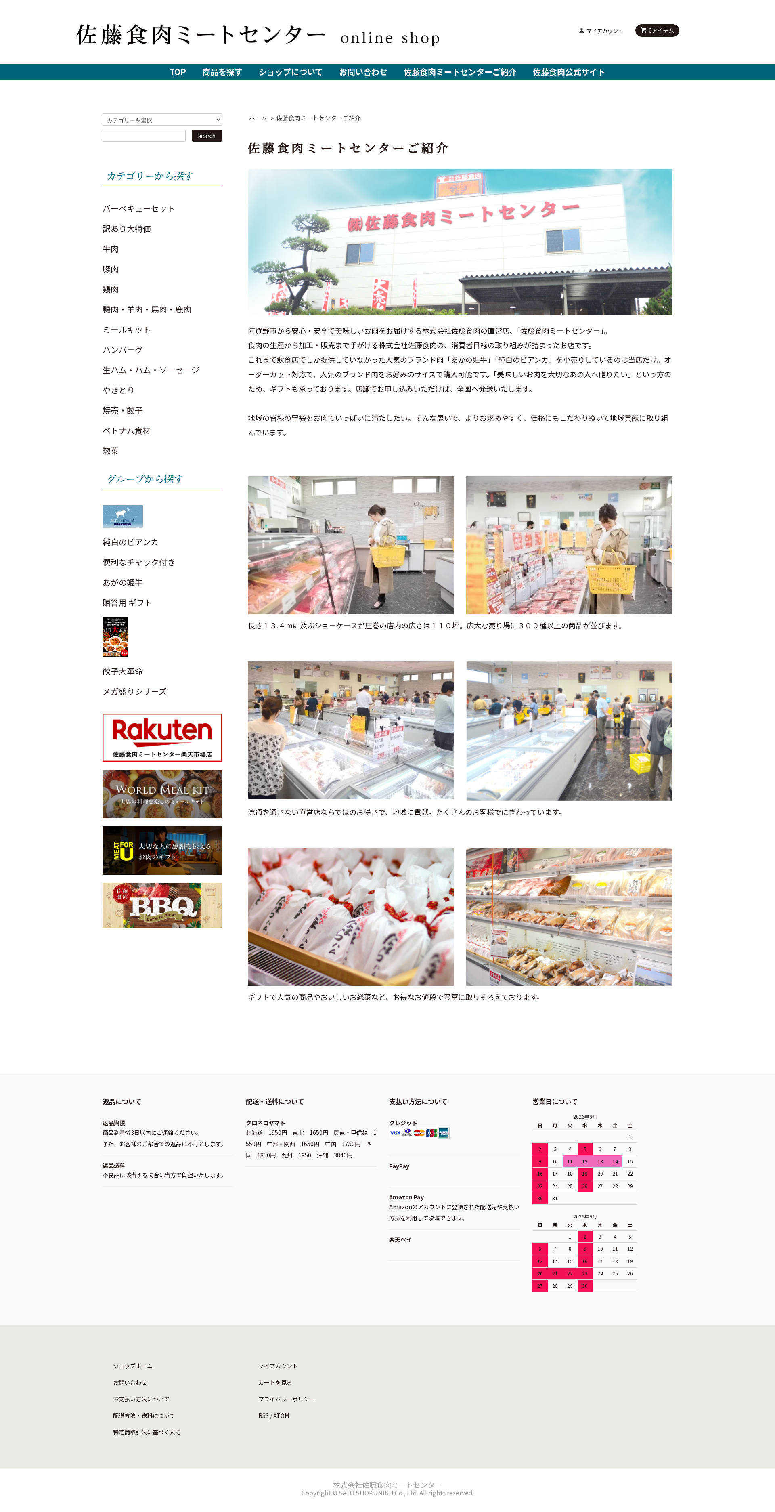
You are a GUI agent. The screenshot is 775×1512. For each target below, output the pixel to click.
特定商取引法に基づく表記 (147, 1432)
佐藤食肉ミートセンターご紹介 (460, 72)
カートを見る (275, 1382)
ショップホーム (133, 1366)
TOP (178, 72)
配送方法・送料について (144, 1415)
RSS (263, 1415)
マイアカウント (604, 31)
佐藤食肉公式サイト (569, 72)
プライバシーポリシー (286, 1399)
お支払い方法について (141, 1399)
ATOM (281, 1415)
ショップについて (291, 72)
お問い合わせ (363, 72)
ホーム (258, 117)
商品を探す (222, 72)
